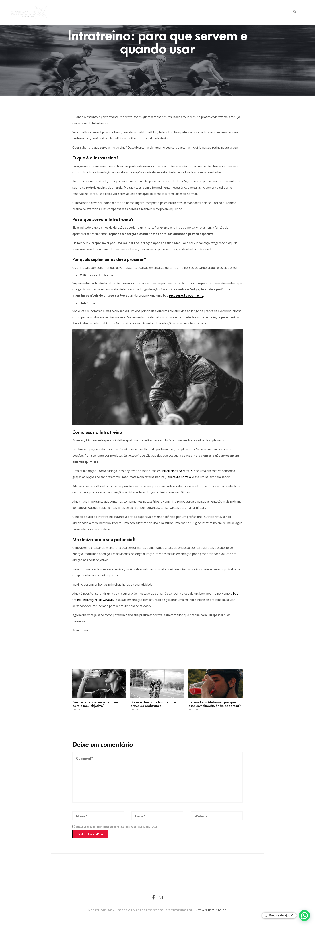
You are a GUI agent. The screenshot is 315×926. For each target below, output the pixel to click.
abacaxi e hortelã (179, 477)
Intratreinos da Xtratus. (177, 471)
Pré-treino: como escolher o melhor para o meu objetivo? (98, 703)
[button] (295, 11)
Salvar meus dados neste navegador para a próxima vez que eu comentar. (116, 827)
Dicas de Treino (247, 12)
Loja (204, 12)
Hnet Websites (204, 910)
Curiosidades (221, 12)
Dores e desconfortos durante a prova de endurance (154, 703)
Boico (222, 910)
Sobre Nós (188, 12)
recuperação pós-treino (186, 295)
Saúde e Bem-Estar (276, 12)
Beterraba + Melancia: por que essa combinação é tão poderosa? (214, 703)
